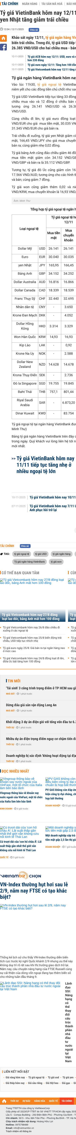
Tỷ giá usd (53, 1077)
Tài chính (10, 3)
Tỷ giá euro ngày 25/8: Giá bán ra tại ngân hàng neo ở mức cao (34, 650)
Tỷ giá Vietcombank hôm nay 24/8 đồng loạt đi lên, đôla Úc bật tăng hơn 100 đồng (33, 660)
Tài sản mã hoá (52, 4)
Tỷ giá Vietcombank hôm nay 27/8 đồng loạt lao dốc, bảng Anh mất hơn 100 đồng (30, 617)
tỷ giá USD (41, 554)
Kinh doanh (6, 808)
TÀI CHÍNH (67, 1101)
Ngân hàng (29, 4)
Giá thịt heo (52, 1083)
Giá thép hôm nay (15, 1083)
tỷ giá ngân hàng (62, 554)
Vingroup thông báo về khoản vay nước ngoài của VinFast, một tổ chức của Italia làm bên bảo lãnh (21, 797)
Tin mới (14, 681)
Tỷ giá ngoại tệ (36, 1077)
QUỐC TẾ (53, 1101)
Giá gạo (66, 1083)
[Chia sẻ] (3, 47)
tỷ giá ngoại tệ (49, 85)
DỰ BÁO (26, 1101)
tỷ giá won (56, 561)
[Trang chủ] (3, 38)
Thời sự (10, 727)
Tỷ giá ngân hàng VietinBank (29, 561)
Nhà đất (10, 693)
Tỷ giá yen (68, 1077)
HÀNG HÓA (39, 1101)
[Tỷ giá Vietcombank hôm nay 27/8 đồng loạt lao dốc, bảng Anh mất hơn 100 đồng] (32, 600)
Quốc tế (4, 857)
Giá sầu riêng (35, 1083)
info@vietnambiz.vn (23, 1128)
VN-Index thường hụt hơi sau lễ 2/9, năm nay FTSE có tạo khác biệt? (34, 890)
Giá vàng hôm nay (15, 1077)
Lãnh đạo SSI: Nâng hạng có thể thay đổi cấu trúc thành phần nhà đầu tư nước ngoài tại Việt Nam (69, 1022)
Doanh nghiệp (52, 805)
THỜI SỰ (14, 1101)
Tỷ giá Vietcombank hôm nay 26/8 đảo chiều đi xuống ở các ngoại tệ (31, 629)
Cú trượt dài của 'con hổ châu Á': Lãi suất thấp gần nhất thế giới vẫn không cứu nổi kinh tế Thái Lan (21, 846)
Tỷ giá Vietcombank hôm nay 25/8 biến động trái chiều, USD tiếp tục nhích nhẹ (32, 639)
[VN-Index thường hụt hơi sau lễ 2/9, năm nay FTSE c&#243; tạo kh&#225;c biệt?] (36, 928)
